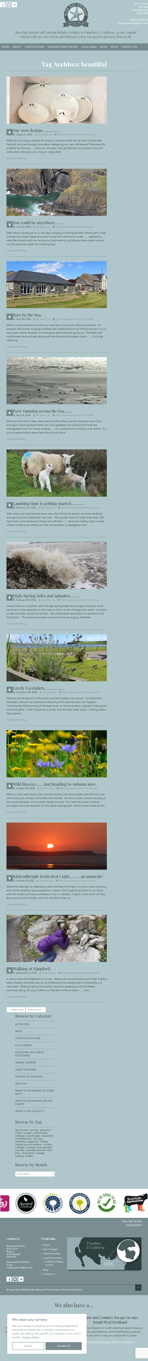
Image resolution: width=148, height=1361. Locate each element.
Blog (103, 47)
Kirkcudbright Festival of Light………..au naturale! (58, 876)
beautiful (45, 1130)
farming (37, 1138)
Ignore (28, 1346)
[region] (47, 1334)
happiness (32, 1141)
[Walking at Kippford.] (56, 938)
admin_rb (46, 134)
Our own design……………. (36, 130)
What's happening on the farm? (33, 1102)
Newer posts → (36, 1009)
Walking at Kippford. (32, 968)
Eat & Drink (23, 1045)
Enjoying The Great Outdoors (29, 1054)
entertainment (23, 1138)
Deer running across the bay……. (42, 411)
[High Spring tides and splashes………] (56, 565)
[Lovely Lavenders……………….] (56, 657)
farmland (20, 1141)
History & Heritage (29, 1076)
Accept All (63, 1346)
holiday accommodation (28, 1144)
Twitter (14, 4)
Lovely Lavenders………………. (39, 688)
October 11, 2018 (25, 880)
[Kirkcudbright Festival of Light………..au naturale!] (56, 846)
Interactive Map (51, 1253)
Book (114, 47)
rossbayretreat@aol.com (133, 23)
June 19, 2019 (23, 227)
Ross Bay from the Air (63, 47)
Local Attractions (52, 1258)
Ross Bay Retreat (35, 1150)
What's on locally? (29, 1111)
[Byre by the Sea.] (56, 284)
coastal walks (40, 1133)
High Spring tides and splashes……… (46, 595)
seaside (40, 1153)
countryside (33, 1135)
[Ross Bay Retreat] (76, 15)
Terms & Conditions (72, 1289)
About (17, 47)
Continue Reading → (17, 158)
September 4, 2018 (26, 973)
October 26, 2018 (25, 788)
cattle (18, 1133)
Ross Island (28, 1153)
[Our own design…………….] (56, 100)
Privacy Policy (30, 1337)
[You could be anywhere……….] (56, 192)
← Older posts (15, 1009)
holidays (31, 1147)
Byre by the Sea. (27, 315)
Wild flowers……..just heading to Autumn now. (54, 784)
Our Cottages (34, 47)
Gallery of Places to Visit (54, 1263)
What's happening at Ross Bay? (34, 1092)
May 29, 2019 (23, 319)
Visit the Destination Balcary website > (109, 1342)
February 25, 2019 (26, 507)
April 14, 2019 (23, 415)
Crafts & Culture (27, 1038)
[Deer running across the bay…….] (56, 380)
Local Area (89, 47)
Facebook (2, 4)
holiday (44, 1141)
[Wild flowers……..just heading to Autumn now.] (56, 753)
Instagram (8, 4)
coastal (27, 1133)
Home (5, 47)
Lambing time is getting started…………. (49, 503)
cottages (20, 1135)
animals (34, 1130)
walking (19, 1156)
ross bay (20, 1150)
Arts (18, 1031)
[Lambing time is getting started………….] (56, 473)
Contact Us (129, 47)
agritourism (21, 1130)
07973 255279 (138, 19)
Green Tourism (25, 1062)
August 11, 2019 (24, 134)
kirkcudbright (44, 1147)
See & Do (21, 1083)
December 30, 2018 (26, 692)
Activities (22, 1024)
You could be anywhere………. (39, 222)
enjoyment (47, 1135)
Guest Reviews (25, 1069)
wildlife (29, 1156)
